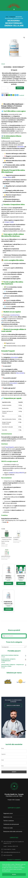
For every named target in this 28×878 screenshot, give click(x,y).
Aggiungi (20, 88)
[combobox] (14, 646)
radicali (19, 147)
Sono (2, 766)
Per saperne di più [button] (6, 871)
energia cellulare (7, 177)
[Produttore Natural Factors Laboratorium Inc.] (7, 681)
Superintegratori (9, 447)
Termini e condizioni (8, 821)
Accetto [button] (14, 874)
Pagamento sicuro (8, 813)
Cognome (3, 754)
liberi (22, 147)
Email (2, 760)
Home (7, 17)
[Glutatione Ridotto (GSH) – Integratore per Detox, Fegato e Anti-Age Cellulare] (6, 534)
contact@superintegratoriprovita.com (11, 852)
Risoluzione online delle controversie (12, 831)
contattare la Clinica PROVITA (16, 473)
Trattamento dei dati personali (11, 824)
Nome (2, 748)
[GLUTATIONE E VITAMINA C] (18, 534)
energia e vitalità (9, 222)
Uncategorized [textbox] (13, 647)
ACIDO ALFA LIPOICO (5, 556)
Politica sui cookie (8, 828)
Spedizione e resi (7, 817)
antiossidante (14, 357)
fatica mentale (20, 373)
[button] (24, 37)
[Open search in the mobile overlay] (14, 636)
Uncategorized (12, 17)
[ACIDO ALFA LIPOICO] (6, 552)
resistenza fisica (15, 315)
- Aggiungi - (8, 583)
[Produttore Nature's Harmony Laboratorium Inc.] (20, 681)
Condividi (21, 95)
